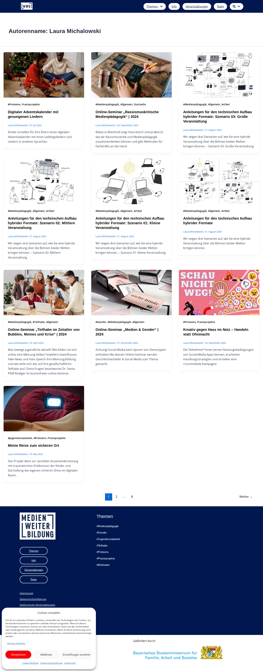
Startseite (140, 104)
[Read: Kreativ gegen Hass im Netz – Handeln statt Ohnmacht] (219, 292)
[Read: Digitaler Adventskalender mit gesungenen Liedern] (44, 75)
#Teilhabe (39, 322)
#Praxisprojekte (106, 558)
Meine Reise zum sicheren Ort (33, 445)
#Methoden (103, 564)
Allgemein (126, 104)
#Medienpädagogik (107, 104)
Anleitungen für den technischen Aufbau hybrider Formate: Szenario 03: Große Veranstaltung (217, 116)
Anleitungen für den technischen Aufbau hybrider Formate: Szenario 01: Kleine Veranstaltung (130, 223)
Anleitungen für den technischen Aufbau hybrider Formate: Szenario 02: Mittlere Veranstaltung (42, 223)
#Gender (101, 322)
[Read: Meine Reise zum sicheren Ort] (44, 408)
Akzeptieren (18, 654)
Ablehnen (46, 654)
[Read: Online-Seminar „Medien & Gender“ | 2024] (131, 292)
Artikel (225, 104)
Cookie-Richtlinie (30, 663)
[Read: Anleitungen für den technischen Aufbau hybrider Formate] (219, 181)
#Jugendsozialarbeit (20, 438)
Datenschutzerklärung (51, 663)
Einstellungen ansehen (76, 654)
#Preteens (14, 104)
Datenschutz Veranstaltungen (37, 605)
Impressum (70, 663)
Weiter (246, 496)
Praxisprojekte (31, 104)
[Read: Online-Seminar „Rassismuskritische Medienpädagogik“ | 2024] (131, 75)
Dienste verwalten (16, 643)
